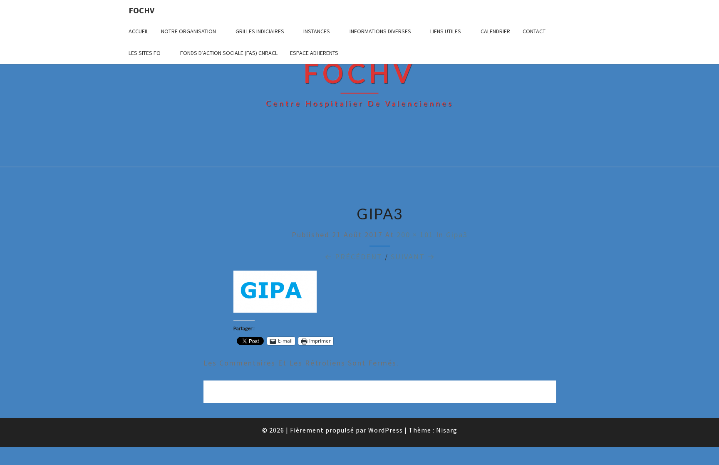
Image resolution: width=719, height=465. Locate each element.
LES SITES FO (145, 53)
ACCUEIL (139, 31)
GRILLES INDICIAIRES (260, 31)
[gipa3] (275, 294)
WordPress (385, 430)
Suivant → (413, 256)
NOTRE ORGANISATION (188, 31)
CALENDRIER (495, 31)
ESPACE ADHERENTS (314, 53)
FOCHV (141, 10)
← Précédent (353, 256)
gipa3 (457, 234)
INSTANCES (316, 31)
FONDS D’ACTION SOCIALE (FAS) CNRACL (229, 53)
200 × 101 (415, 234)
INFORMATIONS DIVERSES (380, 31)
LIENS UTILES (445, 31)
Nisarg (446, 430)
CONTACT (534, 31)
